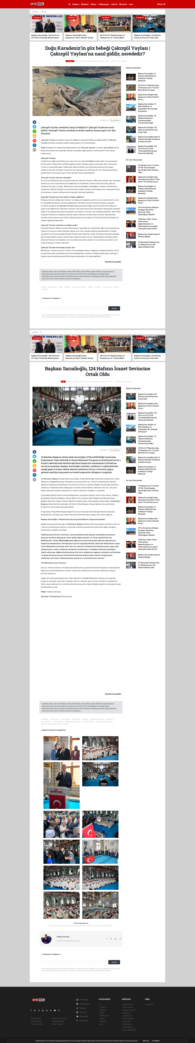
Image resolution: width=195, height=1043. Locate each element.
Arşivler (83, 1012)
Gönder (114, 308)
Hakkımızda (36, 1018)
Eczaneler (126, 1013)
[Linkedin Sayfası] (47, 1010)
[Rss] (51, 1010)
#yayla (116, 287)
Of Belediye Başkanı (50, 479)
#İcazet (65, 724)
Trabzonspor (103, 4)
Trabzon (75, 4)
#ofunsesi (109, 719)
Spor (131, 4)
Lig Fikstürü (127, 1016)
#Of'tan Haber (57, 722)
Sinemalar (127, 1021)
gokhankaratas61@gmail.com (68, 941)
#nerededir (107, 287)
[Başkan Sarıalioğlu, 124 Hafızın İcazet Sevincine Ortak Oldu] (76, 416)
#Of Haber (76, 719)
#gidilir (98, 287)
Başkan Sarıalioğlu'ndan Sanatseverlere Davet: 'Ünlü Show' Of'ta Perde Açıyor (149, 179)
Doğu (43, 147)
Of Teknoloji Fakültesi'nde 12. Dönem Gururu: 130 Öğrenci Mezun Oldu (148, 244)
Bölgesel (85, 4)
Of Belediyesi (55, 596)
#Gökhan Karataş (97, 719)
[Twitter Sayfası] (35, 1010)
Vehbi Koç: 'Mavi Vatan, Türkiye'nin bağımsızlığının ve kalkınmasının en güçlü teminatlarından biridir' (148, 224)
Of (69, 4)
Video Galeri (84, 1004)
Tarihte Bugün (128, 1018)
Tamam (156, 1041)
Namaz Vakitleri (129, 1010)
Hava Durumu (128, 1004)
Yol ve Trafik (128, 1007)
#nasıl (90, 287)
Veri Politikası (37, 1024)
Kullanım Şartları (59, 1018)
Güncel (114, 4)
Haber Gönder (57, 1024)
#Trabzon (45, 289)
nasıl (99, 140)
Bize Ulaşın (83, 1020)
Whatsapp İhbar (58, 1021)
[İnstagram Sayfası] (39, 1010)
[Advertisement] (20, 43)
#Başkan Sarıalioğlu (73, 722)
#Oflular (85, 719)
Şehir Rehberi (128, 1027)
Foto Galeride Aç (81, 923)
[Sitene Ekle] (59, 1010)
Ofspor (93, 4)
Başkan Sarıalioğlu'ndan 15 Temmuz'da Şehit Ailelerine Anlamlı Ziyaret (149, 139)
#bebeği (67, 287)
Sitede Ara (150, 1004)
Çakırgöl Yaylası (48, 140)
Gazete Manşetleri (130, 1030)
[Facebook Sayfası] (32, 1010)
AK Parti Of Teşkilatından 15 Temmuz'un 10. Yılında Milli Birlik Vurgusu (148, 87)
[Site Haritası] (55, 1010)
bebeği (111, 147)
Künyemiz (83, 1016)
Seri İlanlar (127, 1024)
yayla (72, 164)
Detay (146, 1041)
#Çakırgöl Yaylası (79, 287)
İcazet (53, 482)
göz (105, 147)
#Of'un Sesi (54, 719)
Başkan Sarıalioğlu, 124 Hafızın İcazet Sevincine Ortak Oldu (148, 129)
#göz (61, 287)
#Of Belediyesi (88, 722)
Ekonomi (123, 4)
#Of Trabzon (65, 719)
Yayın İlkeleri (36, 1021)
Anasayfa (35, 12)
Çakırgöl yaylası (88, 147)
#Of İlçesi (45, 719)
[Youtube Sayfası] (43, 1010)
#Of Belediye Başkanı (104, 722)
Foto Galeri (83, 1000)
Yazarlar (82, 1008)
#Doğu (43, 287)
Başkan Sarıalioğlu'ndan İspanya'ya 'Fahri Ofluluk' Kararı (148, 97)
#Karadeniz (52, 287)
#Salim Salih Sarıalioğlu (51, 724)
